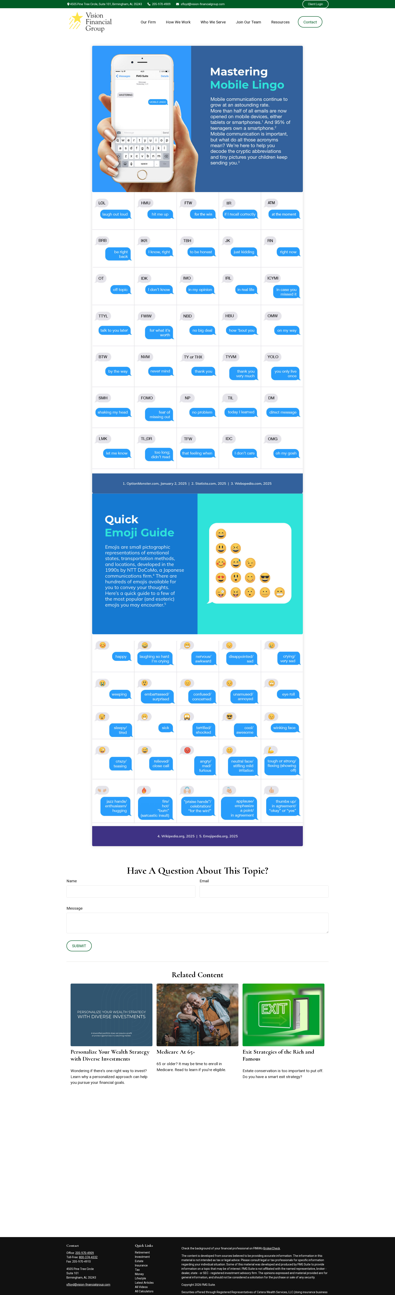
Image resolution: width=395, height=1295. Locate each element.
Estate (139, 1261)
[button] (148, 21)
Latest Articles (144, 1282)
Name (71, 881)
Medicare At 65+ (176, 1051)
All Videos (141, 1287)
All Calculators (144, 1291)
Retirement (142, 1252)
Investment (142, 1256)
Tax (137, 1269)
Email (204, 881)
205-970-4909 (161, 4)
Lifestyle (140, 1278)
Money (139, 1274)
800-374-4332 (88, 1257)
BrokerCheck (271, 1248)
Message (74, 908)
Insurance (141, 1265)
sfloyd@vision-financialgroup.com (203, 4)
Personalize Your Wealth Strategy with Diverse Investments (110, 1055)
